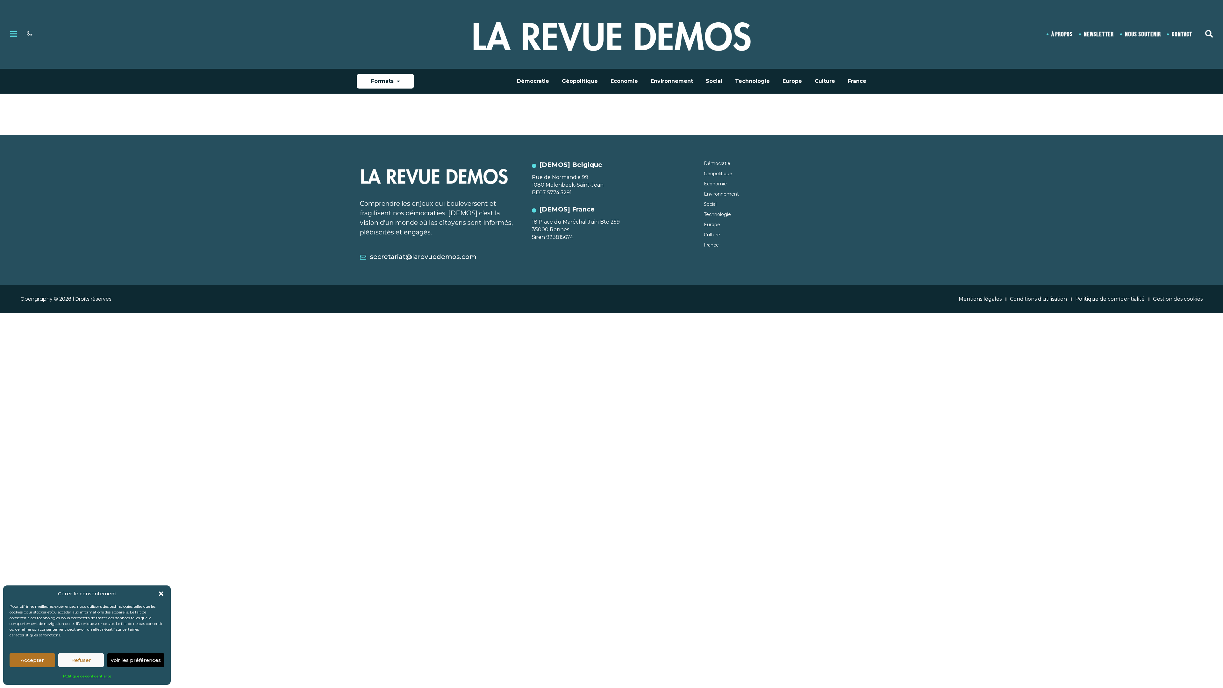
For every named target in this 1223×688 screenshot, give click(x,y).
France (857, 81)
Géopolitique (580, 81)
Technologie (752, 81)
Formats (382, 81)
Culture (825, 81)
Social (714, 81)
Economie (624, 81)
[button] (161, 594)
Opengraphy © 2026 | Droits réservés (65, 299)
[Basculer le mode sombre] (29, 33)
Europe (792, 81)
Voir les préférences (136, 660)
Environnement (672, 81)
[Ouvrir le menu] (13, 34)
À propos (1062, 34)
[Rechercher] (1209, 34)
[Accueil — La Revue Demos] (611, 34)
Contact (1182, 34)
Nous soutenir (1143, 34)
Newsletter (1099, 34)
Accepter (32, 660)
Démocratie (533, 81)
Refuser (81, 660)
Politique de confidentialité (87, 676)
